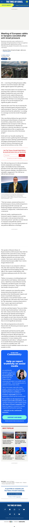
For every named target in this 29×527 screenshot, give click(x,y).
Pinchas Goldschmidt (6, 483)
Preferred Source (7, 51)
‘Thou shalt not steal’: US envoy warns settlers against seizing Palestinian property (20, 457)
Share (5, 58)
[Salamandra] (22, 521)
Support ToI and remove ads (22, 5)
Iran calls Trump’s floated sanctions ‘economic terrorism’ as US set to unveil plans (8, 457)
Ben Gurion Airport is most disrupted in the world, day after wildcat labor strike (20, 442)
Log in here (18, 496)
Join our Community (6, 5)
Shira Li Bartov (6, 55)
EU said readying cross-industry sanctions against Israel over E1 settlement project (8, 442)
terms (20, 158)
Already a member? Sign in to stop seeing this (14, 420)
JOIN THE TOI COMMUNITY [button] (14, 494)
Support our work (15, 417)
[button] (27, 2)
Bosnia (12, 483)
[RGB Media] (12, 521)
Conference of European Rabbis (8, 482)
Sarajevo (24, 482)
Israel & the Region (10, 481)
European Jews (19, 482)
